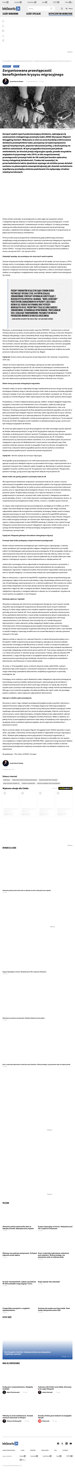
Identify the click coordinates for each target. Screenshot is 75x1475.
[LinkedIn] (66, 1443)
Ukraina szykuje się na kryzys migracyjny (26, 455)
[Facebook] (58, 1443)
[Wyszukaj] (51, 8)
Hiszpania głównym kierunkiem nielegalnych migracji (32, 535)
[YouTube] (70, 1443)
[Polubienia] (3, 21)
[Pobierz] (3, 35)
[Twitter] (62, 1443)
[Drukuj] (3, 31)
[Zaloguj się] (62, 8)
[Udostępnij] (3, 40)
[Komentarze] (3, 26)
